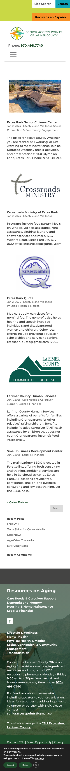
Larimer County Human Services (31, 396)
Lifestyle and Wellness (37, 126)
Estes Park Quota (20, 298)
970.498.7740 (32, 46)
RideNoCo (14, 534)
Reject (25, 765)
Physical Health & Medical (23, 305)
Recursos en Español (51, 17)
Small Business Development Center (34, 451)
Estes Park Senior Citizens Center (32, 122)
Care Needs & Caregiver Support (31, 598)
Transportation (18, 653)
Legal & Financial (30, 403)
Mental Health (17, 636)
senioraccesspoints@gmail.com (31, 713)
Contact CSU (15, 742)
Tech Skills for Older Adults (26, 529)
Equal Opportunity (39, 742)
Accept (10, 765)
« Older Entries (17, 502)
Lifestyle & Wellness (22, 632)
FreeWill (13, 524)
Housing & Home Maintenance (30, 606)
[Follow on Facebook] (10, 621)
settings (39, 758)
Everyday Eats (17, 545)
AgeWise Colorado (20, 540)
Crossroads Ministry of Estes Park (32, 212)
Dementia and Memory (24, 602)
